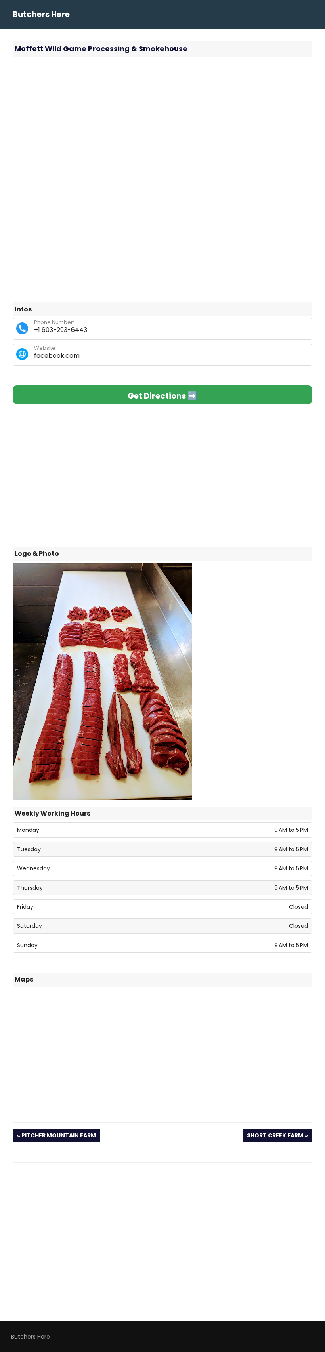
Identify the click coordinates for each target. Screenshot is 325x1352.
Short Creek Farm (275, 1136)
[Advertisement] (162, 120)
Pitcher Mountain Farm (58, 1136)
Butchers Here (41, 14)
